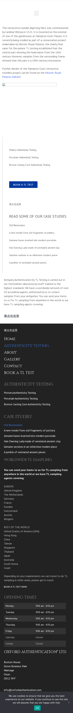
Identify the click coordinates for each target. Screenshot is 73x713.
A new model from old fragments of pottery (31, 232)
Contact (13, 366)
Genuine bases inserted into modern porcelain (32, 240)
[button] (36, 13)
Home (9, 338)
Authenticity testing (26, 345)
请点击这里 (15, 204)
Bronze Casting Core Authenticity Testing (29, 164)
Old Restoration (17, 225)
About (10, 352)
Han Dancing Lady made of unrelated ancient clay (34, 247)
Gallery (12, 359)
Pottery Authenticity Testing (22, 149)
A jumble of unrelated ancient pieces (28, 262)
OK (37, 708)
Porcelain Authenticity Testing (24, 157)
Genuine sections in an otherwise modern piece (33, 255)
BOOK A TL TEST (19, 372)
